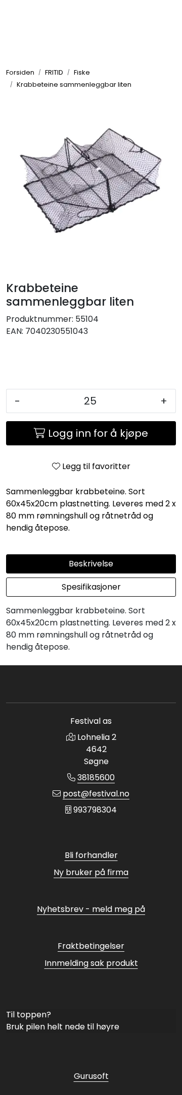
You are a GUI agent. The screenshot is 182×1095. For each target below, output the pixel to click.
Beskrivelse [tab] (91, 563)
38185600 (96, 777)
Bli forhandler (91, 855)
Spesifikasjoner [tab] (91, 587)
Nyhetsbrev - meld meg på (91, 909)
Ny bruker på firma (91, 872)
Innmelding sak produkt (91, 963)
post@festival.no (96, 793)
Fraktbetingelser (91, 946)
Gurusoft (91, 1076)
